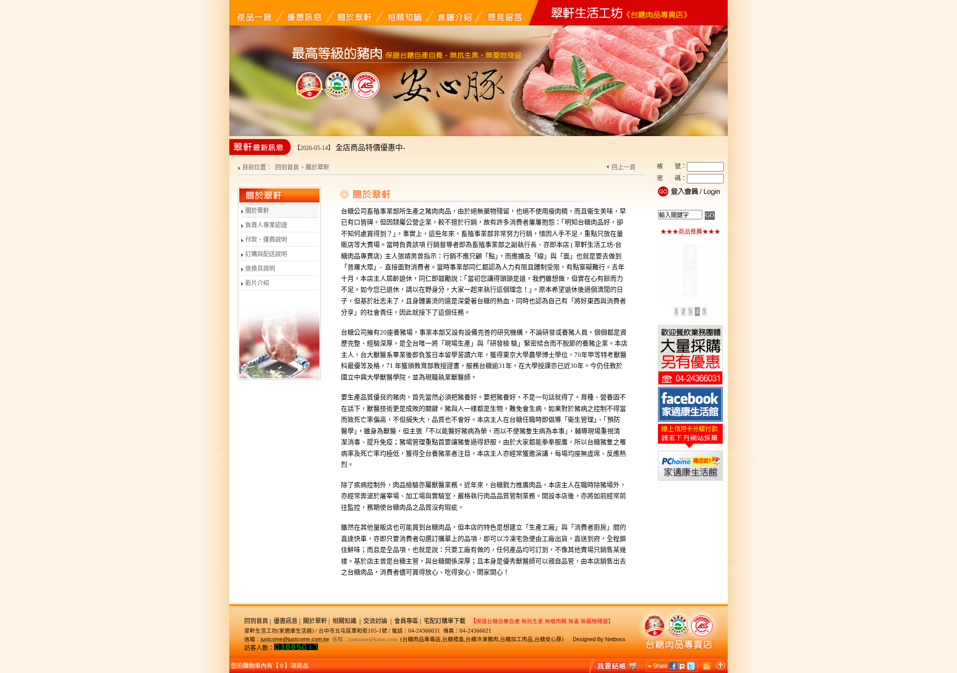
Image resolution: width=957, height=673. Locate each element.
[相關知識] (404, 12)
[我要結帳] (614, 665)
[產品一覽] (254, 12)
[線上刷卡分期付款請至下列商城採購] (690, 447)
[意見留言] (503, 12)
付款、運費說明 (265, 239)
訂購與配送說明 (265, 254)
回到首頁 (287, 167)
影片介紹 (256, 283)
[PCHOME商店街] (690, 479)
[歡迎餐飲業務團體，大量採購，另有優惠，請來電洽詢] (690, 383)
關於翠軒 (256, 210)
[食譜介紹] (453, 12)
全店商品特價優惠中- (370, 148)
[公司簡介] (354, 12)
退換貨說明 (259, 268)
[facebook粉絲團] (690, 420)
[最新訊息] (304, 12)
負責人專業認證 (265, 225)
